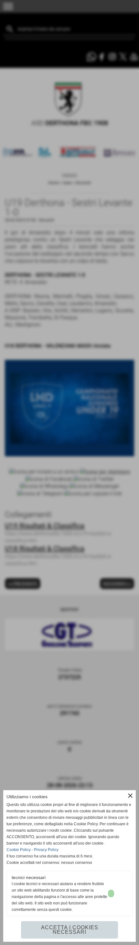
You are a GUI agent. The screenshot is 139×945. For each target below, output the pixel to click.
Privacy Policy (46, 849)
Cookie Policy (18, 849)
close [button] (130, 796)
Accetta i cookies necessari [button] (69, 930)
